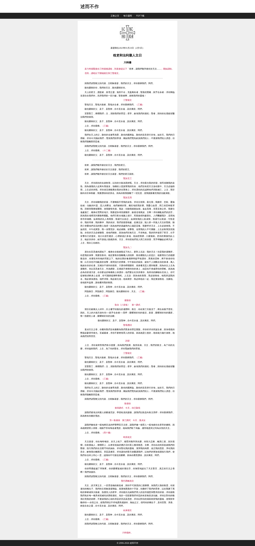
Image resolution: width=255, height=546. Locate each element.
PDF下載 (140, 15)
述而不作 (89, 6)
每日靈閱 (127, 15)
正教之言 (115, 15)
